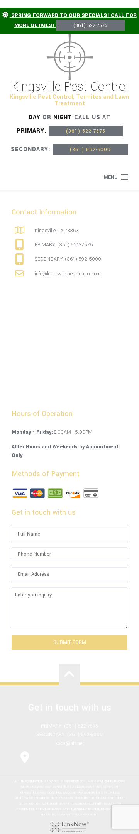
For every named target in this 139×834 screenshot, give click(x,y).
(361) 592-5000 (90, 149)
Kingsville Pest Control (69, 87)
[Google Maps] (25, 757)
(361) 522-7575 (90, 25)
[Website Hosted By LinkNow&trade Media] (69, 826)
